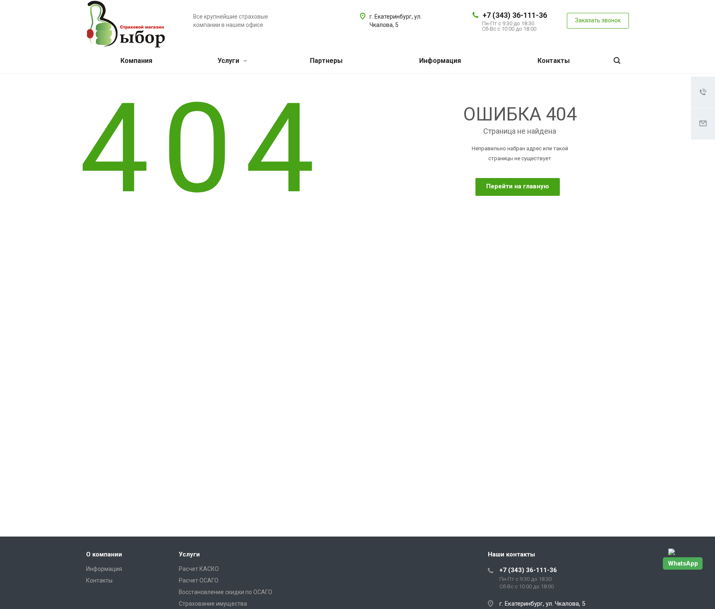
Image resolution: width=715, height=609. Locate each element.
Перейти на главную (517, 186)
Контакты (553, 61)
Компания (136, 61)
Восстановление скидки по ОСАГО (225, 592)
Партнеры (326, 61)
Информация (440, 61)
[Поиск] (617, 61)
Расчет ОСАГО (198, 580)
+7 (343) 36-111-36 (514, 15)
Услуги (229, 61)
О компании (104, 554)
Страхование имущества (213, 603)
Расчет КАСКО (199, 569)
